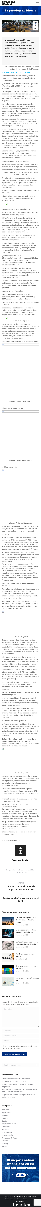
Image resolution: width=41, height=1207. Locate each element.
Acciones (5, 1110)
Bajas (25, 1199)
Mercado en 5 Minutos (10, 1138)
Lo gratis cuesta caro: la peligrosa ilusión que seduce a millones (18, 1096)
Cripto (4, 1121)
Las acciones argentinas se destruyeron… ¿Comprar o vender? (26, 920)
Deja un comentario (20, 872)
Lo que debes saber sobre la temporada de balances (26, 931)
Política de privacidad (20, 1196)
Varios (4, 1146)
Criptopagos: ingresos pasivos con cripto (27, 967)
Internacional (7, 1132)
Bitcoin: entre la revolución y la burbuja (16, 1079)
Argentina (5, 1115)
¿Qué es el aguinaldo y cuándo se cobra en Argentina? (17, 1086)
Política (5, 1141)
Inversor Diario (8, 22)
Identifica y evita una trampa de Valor (27, 979)
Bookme (5, 1118)
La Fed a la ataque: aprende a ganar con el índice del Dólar (27, 943)
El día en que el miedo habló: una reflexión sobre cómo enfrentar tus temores (19, 1091)
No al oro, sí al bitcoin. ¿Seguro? (14, 1081)
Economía (6, 1127)
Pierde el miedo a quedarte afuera (25, 955)
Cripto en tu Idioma (9, 1124)
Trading (5, 1143)
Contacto (17, 1199)
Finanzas (5, 1129)
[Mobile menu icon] (37, 3)
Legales (8, 1196)
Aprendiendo (6, 1112)
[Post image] (8, 921)
